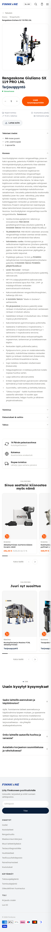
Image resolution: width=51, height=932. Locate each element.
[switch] (27, 4)
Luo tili (5, 905)
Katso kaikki (18, 561)
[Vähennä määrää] (5, 101)
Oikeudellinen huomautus (13, 888)
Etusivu (4, 17)
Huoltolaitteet (8, 853)
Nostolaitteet (7, 829)
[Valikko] (47, 4)
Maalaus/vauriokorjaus (12, 839)
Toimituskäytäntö (9, 883)
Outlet (5, 825)
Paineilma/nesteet (10, 862)
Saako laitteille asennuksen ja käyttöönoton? (19, 701)
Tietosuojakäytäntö (10, 879)
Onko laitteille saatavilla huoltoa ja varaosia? (22, 736)
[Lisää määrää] (17, 101)
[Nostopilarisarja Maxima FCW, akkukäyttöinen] (19, 621)
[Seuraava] (35, 561)
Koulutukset (7, 867)
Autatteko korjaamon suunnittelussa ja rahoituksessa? (23, 749)
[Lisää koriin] (7, 536)
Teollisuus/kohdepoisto (12, 857)
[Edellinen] (28, 561)
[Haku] (35, 4)
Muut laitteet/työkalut (11, 843)
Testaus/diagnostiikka (11, 848)
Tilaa (25, 810)
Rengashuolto (15, 17)
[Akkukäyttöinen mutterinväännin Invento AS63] (19, 523)
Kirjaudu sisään (9, 900)
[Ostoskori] (42, 4)
